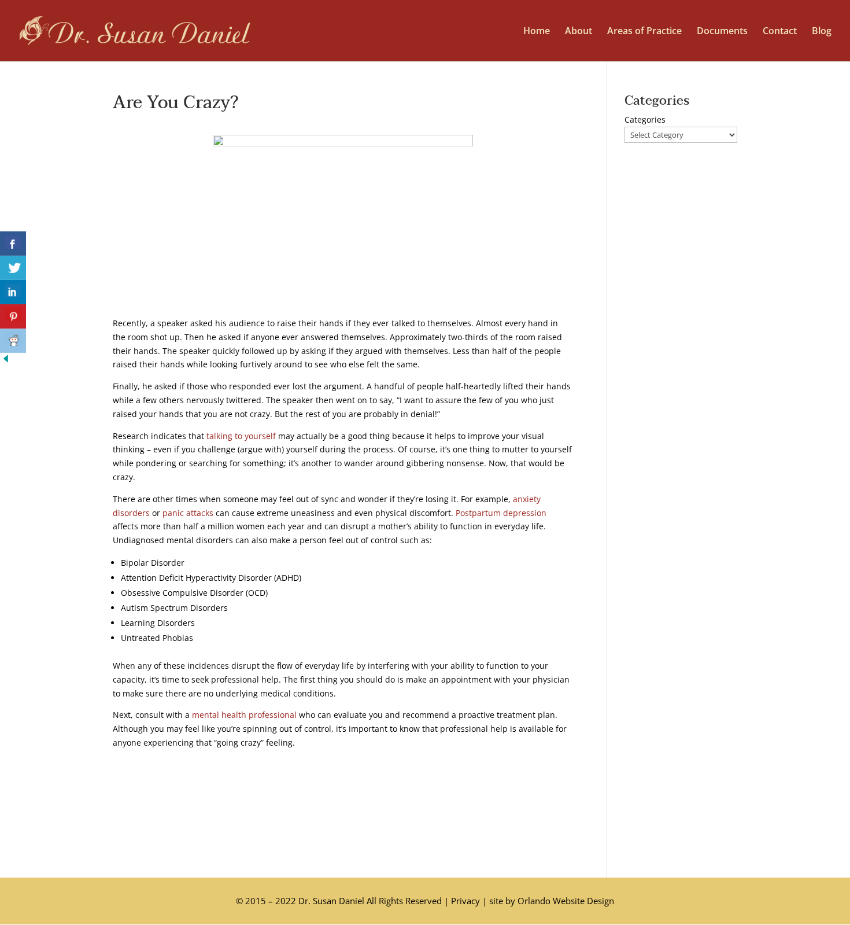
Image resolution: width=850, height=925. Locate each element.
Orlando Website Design (566, 900)
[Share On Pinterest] (13, 316)
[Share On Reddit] (13, 341)
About (578, 32)
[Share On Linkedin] (13, 292)
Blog (821, 32)
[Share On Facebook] (13, 243)
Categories (645, 119)
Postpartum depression (501, 512)
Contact (780, 32)
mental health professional (244, 714)
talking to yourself (241, 435)
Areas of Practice (644, 32)
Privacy (465, 900)
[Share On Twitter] (13, 268)
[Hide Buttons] (6, 361)
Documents (722, 32)
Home (536, 32)
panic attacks (187, 512)
